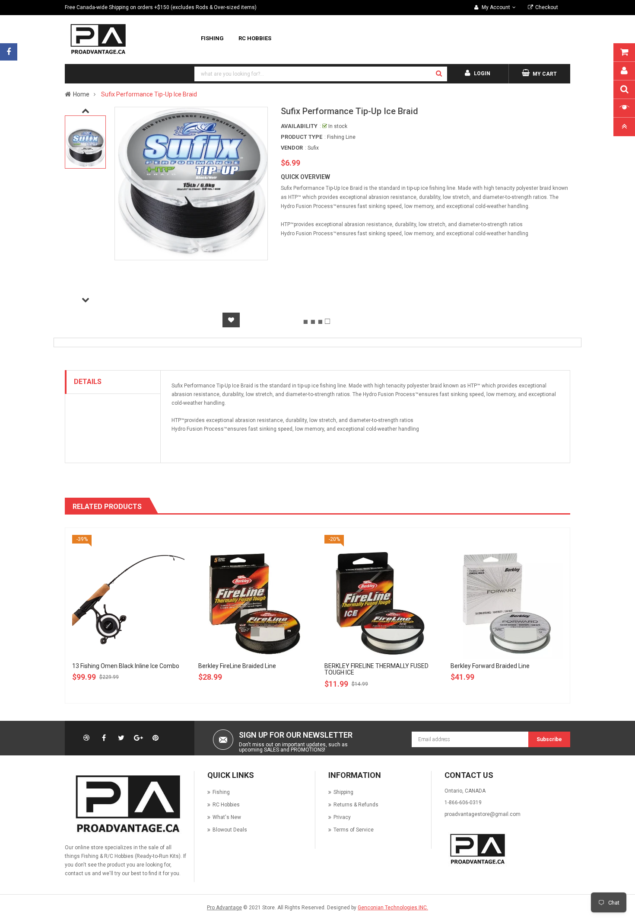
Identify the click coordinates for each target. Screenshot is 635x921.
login (482, 73)
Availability (299, 126)
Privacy (342, 817)
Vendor (292, 147)
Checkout (546, 7)
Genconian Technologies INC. (393, 908)
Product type (301, 137)
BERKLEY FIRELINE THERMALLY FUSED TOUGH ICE (376, 669)
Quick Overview (305, 176)
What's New (227, 817)
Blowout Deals (230, 830)
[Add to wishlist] (231, 320)
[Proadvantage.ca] (126, 804)
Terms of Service (353, 830)
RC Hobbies (226, 805)
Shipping (343, 792)
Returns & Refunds (355, 805)
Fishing (221, 792)
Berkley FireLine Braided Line (237, 665)
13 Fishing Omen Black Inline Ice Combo (125, 665)
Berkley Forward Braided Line (490, 665)
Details (88, 381)
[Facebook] (8, 52)
